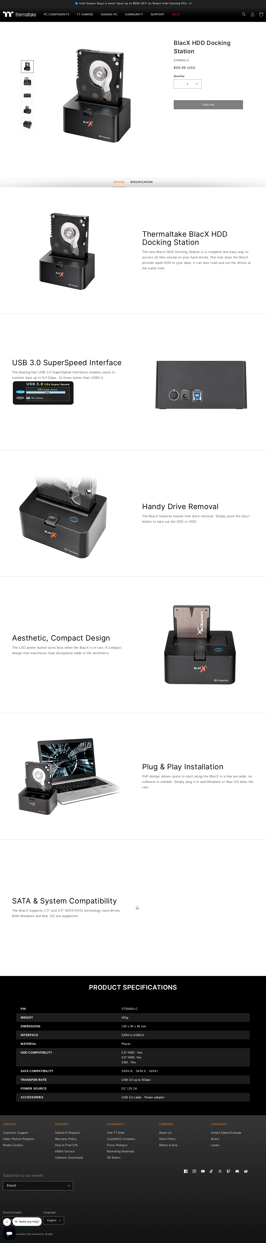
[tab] (118, 182)
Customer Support (15, 1132)
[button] (58, 14)
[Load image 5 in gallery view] (27, 124)
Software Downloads (69, 1157)
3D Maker (114, 1157)
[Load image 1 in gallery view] (27, 66)
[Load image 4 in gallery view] (27, 109)
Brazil (215, 1139)
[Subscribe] (68, 1185)
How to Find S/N (66, 1145)
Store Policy (167, 1139)
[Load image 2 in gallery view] (27, 81)
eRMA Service (65, 1151)
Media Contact (13, 1145)
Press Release (117, 1145)
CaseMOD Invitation (121, 1139)
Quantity (179, 76)
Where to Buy (168, 1145)
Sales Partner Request (18, 1139)
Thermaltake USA (21, 1234)
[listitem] (99, 96)
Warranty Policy (66, 1139)
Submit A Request (67, 1132)
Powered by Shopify (42, 1234)
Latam (215, 1145)
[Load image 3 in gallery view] (27, 95)
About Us (165, 1132)
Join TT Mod (115, 1132)
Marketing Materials (120, 1151)
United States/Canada (226, 1132)
